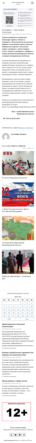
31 (32, 316)
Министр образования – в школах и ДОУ (16, 277)
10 (32, 306)
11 (4, 309)
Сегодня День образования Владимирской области (13, 243)
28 (18, 316)
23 (27, 313)
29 (23, 316)
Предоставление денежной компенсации (13, 325)
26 (9, 316)
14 (18, 309)
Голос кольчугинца (18, 2)
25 (4, 316)
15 (23, 309)
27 (13, 316)
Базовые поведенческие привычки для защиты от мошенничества (17, 353)
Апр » (27, 319)
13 (13, 309)
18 (4, 313)
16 (27, 309)
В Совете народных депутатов (14, 178)
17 (32, 309)
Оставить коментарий (9, 348)
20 (13, 313)
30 (27, 316)
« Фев (9, 319)
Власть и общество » (28, 148)
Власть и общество (26, 128)
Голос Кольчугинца (9, 440)
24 (32, 313)
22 (23, 313)
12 (9, 309)
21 (18, 313)
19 (9, 313)
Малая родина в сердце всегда (14, 381)
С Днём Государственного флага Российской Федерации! (15, 210)
